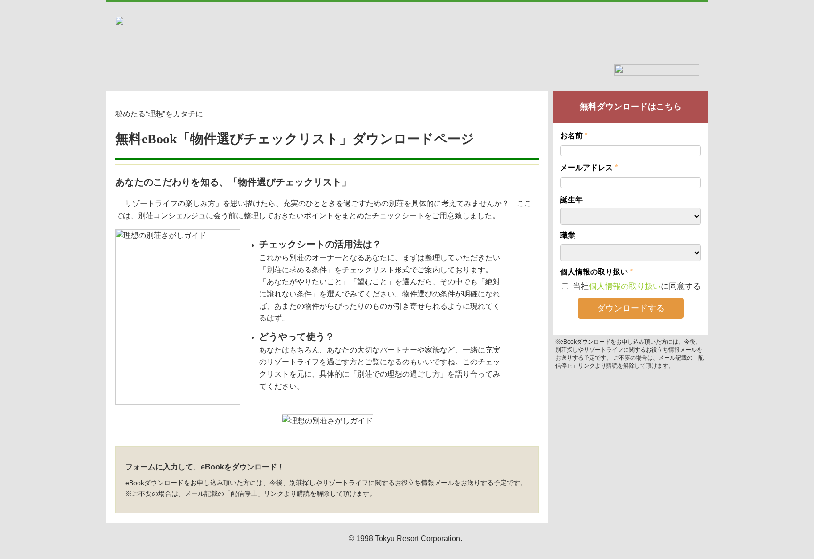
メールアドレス (581, 168)
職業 (567, 235)
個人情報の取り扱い (625, 286)
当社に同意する (635, 286)
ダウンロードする (631, 308)
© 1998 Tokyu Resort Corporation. (405, 538)
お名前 (571, 136)
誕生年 (571, 200)
